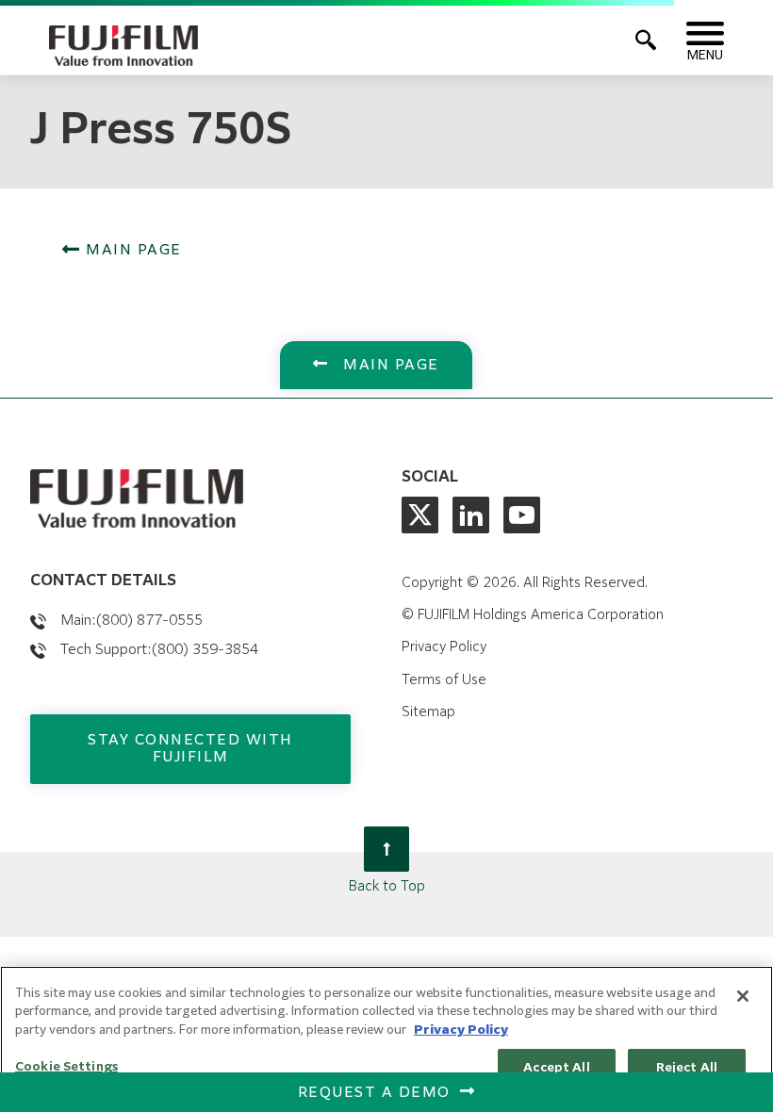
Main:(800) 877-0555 (131, 620)
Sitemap (428, 712)
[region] (386, 1039)
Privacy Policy (444, 647)
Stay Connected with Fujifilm (190, 748)
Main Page (131, 250)
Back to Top (387, 886)
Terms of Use (444, 680)
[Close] (743, 996)
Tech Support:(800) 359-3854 (159, 650)
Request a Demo (374, 1093)
